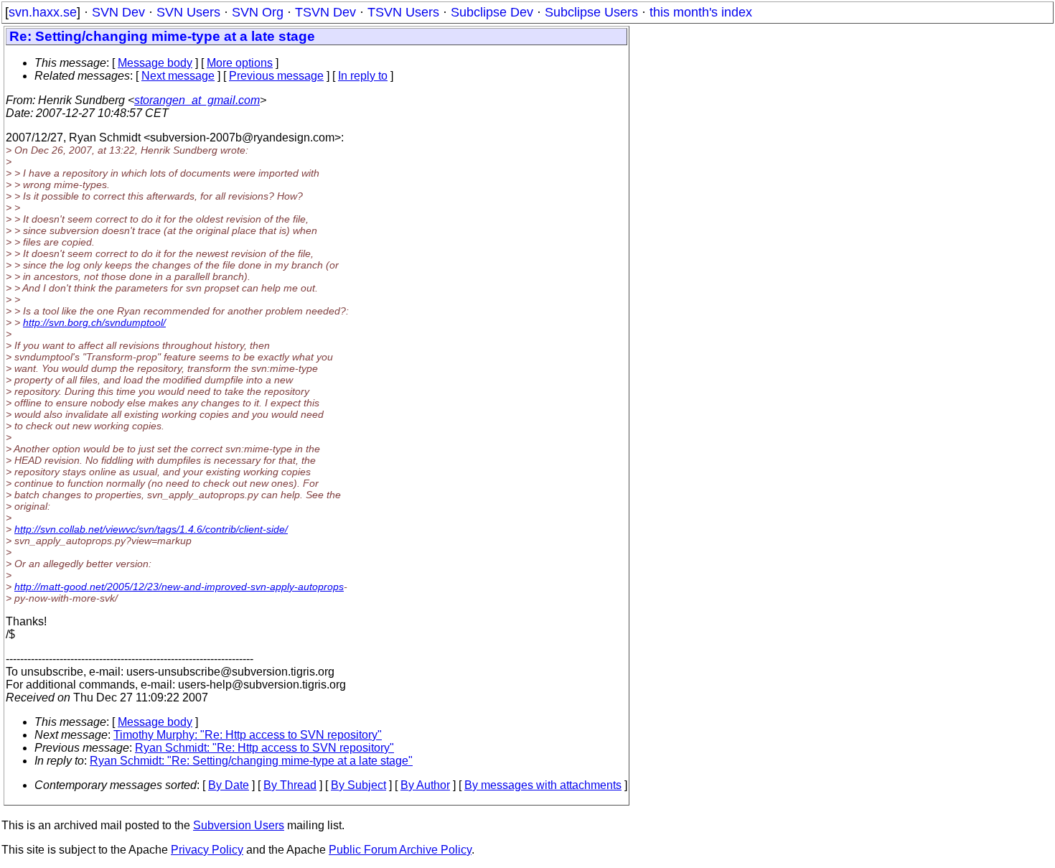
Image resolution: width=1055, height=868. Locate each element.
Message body (155, 63)
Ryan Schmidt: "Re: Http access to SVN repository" (264, 748)
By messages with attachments (543, 785)
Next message (178, 76)
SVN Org (257, 12)
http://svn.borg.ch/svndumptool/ (94, 322)
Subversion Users (238, 825)
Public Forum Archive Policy (400, 850)
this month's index (701, 12)
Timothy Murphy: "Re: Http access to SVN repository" (247, 735)
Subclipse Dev (492, 12)
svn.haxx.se (43, 12)
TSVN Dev (325, 12)
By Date (228, 785)
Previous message (276, 76)
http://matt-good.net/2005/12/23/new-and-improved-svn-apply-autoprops (179, 586)
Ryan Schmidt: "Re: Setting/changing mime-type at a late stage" (251, 761)
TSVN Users (403, 12)
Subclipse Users (591, 12)
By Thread (289, 785)
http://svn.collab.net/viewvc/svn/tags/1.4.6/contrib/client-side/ (151, 529)
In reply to (363, 76)
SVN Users (188, 12)
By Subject (358, 785)
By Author (425, 785)
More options (240, 63)
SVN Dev (118, 12)
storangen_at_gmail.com (197, 100)
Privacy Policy (207, 850)
